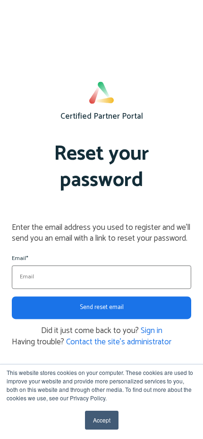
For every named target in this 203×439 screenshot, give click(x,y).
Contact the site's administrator (118, 342)
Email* (20, 259)
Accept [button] (101, 420)
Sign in (151, 330)
